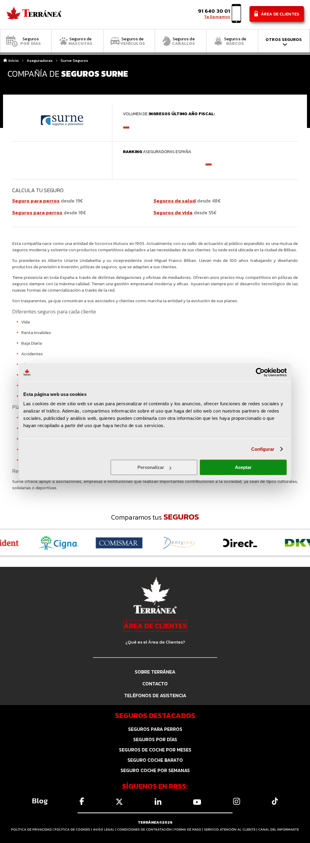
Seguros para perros (37, 212)
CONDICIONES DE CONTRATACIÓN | (145, 829)
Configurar (263, 449)
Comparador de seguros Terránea (33, 15)
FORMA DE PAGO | (189, 829)
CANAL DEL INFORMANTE (278, 829)
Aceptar (243, 467)
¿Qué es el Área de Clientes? (155, 641)
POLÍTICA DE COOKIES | (73, 829)
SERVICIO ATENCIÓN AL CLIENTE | (231, 829)
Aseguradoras (40, 60)
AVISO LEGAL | (105, 829)
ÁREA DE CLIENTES (155, 626)
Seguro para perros (36, 200)
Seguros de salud (174, 200)
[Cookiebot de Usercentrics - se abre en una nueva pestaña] (260, 372)
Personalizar (150, 467)
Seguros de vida (173, 212)
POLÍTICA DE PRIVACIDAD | (32, 829)
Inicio (13, 60)
